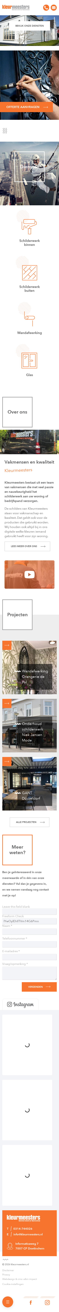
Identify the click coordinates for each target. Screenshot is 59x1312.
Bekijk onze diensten (29, 26)
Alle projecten (26, 822)
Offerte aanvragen (23, 107)
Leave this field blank (16, 907)
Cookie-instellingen (13, 1284)
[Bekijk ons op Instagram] (47, 1300)
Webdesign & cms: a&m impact (19, 1279)
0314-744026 (46, 8)
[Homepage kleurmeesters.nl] (15, 7)
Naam (6, 926)
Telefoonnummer (13, 938)
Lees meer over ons (24, 546)
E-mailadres (10, 951)
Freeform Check (13, 916)
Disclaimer (8, 1270)
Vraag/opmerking (14, 964)
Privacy (6, 1274)
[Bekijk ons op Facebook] (31, 1300)
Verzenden (35, 987)
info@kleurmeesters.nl (54, 8)
